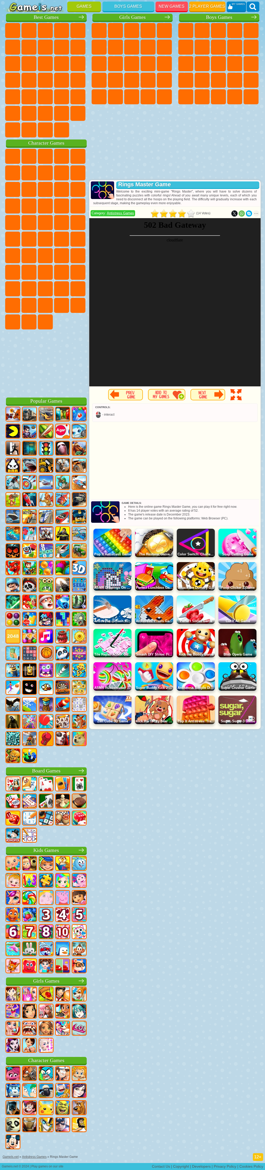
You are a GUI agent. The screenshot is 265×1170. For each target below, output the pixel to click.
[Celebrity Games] (46, 1046)
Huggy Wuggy (77, 272)
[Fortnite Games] (46, 534)
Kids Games (46, 850)
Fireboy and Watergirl (131, 30)
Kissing (148, 63)
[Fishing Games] (63, 551)
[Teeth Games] (29, 1029)
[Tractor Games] (79, 551)
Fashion (131, 96)
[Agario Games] (63, 432)
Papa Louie (164, 63)
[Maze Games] (13, 739)
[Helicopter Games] (63, 500)
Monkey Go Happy (45, 239)
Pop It (45, 47)
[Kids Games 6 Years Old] (13, 932)
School (45, 113)
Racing (234, 63)
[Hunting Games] (63, 466)
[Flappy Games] (46, 688)
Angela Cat (148, 47)
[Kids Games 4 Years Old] (63, 915)
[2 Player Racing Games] (79, 483)
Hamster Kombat (28, 321)
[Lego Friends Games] (29, 1012)
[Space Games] (29, 500)
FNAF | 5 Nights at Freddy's (12, 172)
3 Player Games (77, 96)
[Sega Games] (79, 585)
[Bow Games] (29, 483)
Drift (234, 96)
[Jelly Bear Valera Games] (29, 966)
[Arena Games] (46, 500)
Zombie (251, 30)
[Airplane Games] (46, 483)
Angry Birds (61, 189)
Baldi (45, 272)
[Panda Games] (63, 654)
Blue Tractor (12, 255)
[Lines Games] (13, 620)
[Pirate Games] (29, 585)
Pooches (12, 222)
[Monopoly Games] (13, 836)
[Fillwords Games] (29, 654)
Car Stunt (28, 96)
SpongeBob (28, 156)
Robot (185, 80)
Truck (202, 63)
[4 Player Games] (63, 415)
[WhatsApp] (242, 213)
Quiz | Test (164, 30)
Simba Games (28, 305)
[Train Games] (46, 517)
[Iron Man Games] (29, 1125)
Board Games (46, 771)
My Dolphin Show (12, 206)
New (12, 30)
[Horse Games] (79, 449)
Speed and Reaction (12, 96)
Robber (251, 80)
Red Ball (45, 172)
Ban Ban (61, 305)
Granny (61, 272)
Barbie (148, 30)
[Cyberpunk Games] (63, 534)
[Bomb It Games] (79, 432)
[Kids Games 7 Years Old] (29, 932)
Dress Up (115, 63)
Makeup (99, 96)
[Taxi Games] (29, 517)
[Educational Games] (46, 864)
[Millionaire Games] (79, 654)
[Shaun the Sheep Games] (46, 1091)
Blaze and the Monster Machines (61, 206)
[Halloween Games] (13, 551)
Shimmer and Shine (28, 239)
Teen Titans (77, 239)
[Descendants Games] (79, 1091)
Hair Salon (131, 63)
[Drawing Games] (79, 932)
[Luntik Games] (79, 881)
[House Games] (46, 1012)
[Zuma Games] (63, 568)
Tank (234, 30)
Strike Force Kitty (28, 222)
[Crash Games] (79, 534)
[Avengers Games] (63, 1125)
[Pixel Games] (29, 568)
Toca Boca (77, 288)
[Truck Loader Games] (46, 466)
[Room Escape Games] (29, 449)
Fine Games (61, 80)
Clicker (77, 63)
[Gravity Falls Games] (63, 1074)
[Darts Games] (63, 688)
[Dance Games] (13, 1012)
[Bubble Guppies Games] (79, 1074)
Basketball (61, 113)
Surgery (164, 80)
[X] (234, 213)
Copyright (181, 1166)
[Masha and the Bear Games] (29, 864)
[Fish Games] (13, 915)
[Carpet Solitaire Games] (46, 801)
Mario (45, 222)
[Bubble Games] (29, 915)
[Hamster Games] (79, 966)
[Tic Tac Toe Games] (29, 836)
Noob (28, 288)
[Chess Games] (63, 801)
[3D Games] (79, 568)
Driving (77, 113)
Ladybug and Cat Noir (77, 172)
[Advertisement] (46, 362)
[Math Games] (29, 881)
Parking (185, 30)
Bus (251, 96)
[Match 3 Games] (63, 602)
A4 (28, 272)
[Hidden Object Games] (79, 602)
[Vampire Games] (63, 739)
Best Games (46, 17)
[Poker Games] (13, 801)
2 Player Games (207, 6)
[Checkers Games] (79, 801)
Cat (99, 63)
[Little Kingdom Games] (46, 898)
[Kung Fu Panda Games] (13, 1125)
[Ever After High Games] (13, 1046)
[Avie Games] (46, 1029)
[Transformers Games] (46, 1125)
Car (218, 47)
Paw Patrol (45, 156)
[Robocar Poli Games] (13, 1091)
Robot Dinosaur (218, 80)
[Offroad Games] (79, 500)
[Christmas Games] (46, 602)
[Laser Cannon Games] (46, 585)
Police (202, 80)
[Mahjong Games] (29, 784)
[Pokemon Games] (46, 1108)
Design (164, 96)
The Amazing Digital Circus (45, 321)
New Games (172, 6)
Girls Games (132, 17)
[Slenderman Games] (63, 449)
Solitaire (12, 80)
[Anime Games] (79, 1012)
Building (45, 129)
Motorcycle (251, 47)
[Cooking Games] (63, 1012)
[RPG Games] (29, 432)
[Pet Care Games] (63, 1029)
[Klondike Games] (63, 784)
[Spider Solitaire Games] (79, 784)
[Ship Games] (13, 517)
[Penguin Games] (63, 949)
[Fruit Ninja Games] (46, 432)
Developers (201, 1166)
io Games (28, 63)
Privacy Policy (225, 1166)
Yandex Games (28, 47)
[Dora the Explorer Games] (79, 898)
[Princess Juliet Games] (63, 881)
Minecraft (202, 47)
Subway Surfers (45, 189)
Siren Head (45, 255)
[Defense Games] (63, 483)
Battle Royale (185, 47)
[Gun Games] (63, 585)
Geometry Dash (61, 47)
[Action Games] (13, 415)
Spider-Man (61, 222)
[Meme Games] (79, 739)
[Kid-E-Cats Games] (13, 966)
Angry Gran (12, 189)
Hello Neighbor (45, 288)
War (28, 129)
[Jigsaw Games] (46, 881)
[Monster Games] (46, 671)
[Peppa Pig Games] (63, 898)
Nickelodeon (12, 113)
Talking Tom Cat (61, 156)
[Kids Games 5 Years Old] (79, 915)
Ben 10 (218, 96)
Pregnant (99, 80)
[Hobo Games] (79, 1125)
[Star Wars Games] (13, 602)
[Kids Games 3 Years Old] (46, 915)
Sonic (77, 206)
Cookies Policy (251, 1166)
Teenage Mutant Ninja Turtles (234, 47)
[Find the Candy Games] (29, 898)
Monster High (99, 47)
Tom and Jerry (61, 239)
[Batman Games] (13, 1108)
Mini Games (77, 80)
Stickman (185, 63)
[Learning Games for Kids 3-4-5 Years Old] (63, 864)
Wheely (12, 156)
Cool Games (28, 113)
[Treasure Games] (29, 637)
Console (61, 129)
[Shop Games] (29, 995)
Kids (61, 30)
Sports (77, 47)
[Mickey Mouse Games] (13, 1142)
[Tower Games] (46, 705)
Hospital (131, 80)
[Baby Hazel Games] (13, 881)
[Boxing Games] (46, 739)
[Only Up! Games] (29, 739)
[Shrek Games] (63, 1108)
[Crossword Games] (46, 551)
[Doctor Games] (29, 534)
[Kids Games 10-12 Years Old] (63, 932)
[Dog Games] (79, 995)
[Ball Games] (46, 654)
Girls (28, 30)
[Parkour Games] (13, 483)
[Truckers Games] (29, 415)
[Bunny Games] (29, 949)
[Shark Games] (29, 466)
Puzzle (61, 96)
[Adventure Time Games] (63, 1091)
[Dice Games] (79, 819)
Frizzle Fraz (77, 222)
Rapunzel (115, 80)
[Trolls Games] (13, 1074)
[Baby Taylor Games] (46, 966)
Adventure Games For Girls (115, 47)
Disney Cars (45, 206)
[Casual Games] (29, 722)
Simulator (45, 30)
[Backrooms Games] (13, 722)
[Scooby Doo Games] (79, 1108)
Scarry (45, 63)
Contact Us (161, 1166)
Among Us (61, 255)
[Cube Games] (29, 551)
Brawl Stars (77, 255)
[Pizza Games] (46, 995)
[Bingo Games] (63, 819)
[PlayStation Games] (79, 722)
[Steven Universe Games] (29, 1108)
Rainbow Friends (61, 288)
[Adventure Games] (13, 500)
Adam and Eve (12, 239)
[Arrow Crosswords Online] (79, 705)
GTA (202, 96)
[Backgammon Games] (13, 819)
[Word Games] (79, 688)
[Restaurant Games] (63, 995)
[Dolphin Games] (13, 949)
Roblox (12, 288)
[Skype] (249, 213)
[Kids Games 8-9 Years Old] (46, 932)
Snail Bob (28, 172)
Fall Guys (28, 255)
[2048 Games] (13, 637)
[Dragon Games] (13, 568)
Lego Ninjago (77, 156)
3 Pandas (28, 206)
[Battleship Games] (13, 534)
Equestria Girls (115, 30)
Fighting (218, 63)
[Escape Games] (13, 449)
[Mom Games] (29, 1046)
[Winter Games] (29, 705)
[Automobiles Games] (46, 415)
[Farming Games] (29, 602)
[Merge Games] (29, 756)
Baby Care (148, 96)
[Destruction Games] (79, 637)
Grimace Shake (12, 321)
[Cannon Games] (63, 705)
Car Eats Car (185, 96)
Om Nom (77, 189)
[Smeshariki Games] (79, 864)
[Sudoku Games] (29, 819)
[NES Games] (29, 671)
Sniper (251, 63)
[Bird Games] (13, 705)
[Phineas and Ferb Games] (29, 1091)
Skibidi (77, 305)
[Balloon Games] (46, 568)
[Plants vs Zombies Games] (79, 620)
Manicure (148, 80)
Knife (28, 80)
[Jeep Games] (79, 466)
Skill (12, 47)
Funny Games (12, 63)
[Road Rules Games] (46, 449)
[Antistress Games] (79, 671)
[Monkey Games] (79, 949)
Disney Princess (115, 96)
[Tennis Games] (46, 722)
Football (202, 30)
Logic (61, 63)
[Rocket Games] (63, 671)
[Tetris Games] (63, 620)
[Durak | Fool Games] (13, 784)
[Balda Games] (63, 722)
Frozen (164, 47)
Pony (99, 30)
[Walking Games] (13, 688)
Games (84, 6)
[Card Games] (46, 784)
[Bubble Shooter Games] (79, 415)
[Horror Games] (29, 688)
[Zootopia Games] (29, 1074)
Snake (45, 96)
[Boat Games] (63, 517)
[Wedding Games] (13, 1029)
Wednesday (45, 305)
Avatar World (12, 305)
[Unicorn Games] (13, 898)
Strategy (218, 30)
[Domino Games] (29, 801)
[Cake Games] (63, 637)
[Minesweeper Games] (46, 819)
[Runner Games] (13, 671)
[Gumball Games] (46, 1074)
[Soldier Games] (13, 585)
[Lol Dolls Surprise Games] (79, 1029)
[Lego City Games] (79, 517)
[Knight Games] (13, 756)
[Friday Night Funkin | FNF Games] (46, 620)
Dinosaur (45, 80)
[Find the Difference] (63, 966)
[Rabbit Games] (46, 949)
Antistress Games (120, 213)
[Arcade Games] (13, 432)
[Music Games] (46, 637)
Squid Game (12, 272)
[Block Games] (29, 620)
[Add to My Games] (166, 394)
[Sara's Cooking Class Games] (13, 995)
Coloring (131, 47)
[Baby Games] (13, 864)
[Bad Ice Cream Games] (13, 466)
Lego (28, 189)
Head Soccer (12, 129)
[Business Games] (13, 654)
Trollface (61, 172)
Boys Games (128, 6)
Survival (234, 80)
